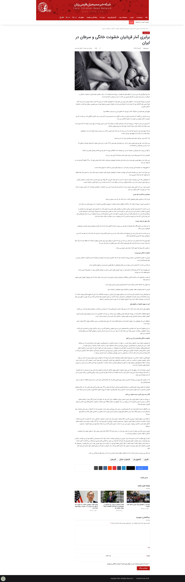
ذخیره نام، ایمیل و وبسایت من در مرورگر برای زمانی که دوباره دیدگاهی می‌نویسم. (127, 564)
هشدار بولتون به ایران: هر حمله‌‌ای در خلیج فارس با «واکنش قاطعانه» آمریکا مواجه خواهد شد (114, 506)
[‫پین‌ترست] (114, 468)
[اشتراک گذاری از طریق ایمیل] (101, 468)
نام (148, 547)
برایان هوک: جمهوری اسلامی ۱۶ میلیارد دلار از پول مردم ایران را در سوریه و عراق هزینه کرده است (86, 506)
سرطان (113, 459)
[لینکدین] (124, 468)
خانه (146, 17)
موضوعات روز (123, 17)
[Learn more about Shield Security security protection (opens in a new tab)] (3, 579)
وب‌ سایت (108, 556)
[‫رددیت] (110, 468)
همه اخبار (142, 29)
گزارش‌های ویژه (112, 17)
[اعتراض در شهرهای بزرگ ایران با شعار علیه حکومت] (138, 497)
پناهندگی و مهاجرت (92, 17)
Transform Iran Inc (141, 578)
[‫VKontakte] (105, 468)
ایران (132, 17)
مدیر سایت (145, 48)
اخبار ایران (132, 29)
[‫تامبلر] (119, 468)
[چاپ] (96, 468)
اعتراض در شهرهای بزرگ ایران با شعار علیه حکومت (138, 505)
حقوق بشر (81, 17)
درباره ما (103, 17)
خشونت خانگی (124, 459)
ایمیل (148, 556)
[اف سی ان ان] (92, 7)
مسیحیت (140, 17)
